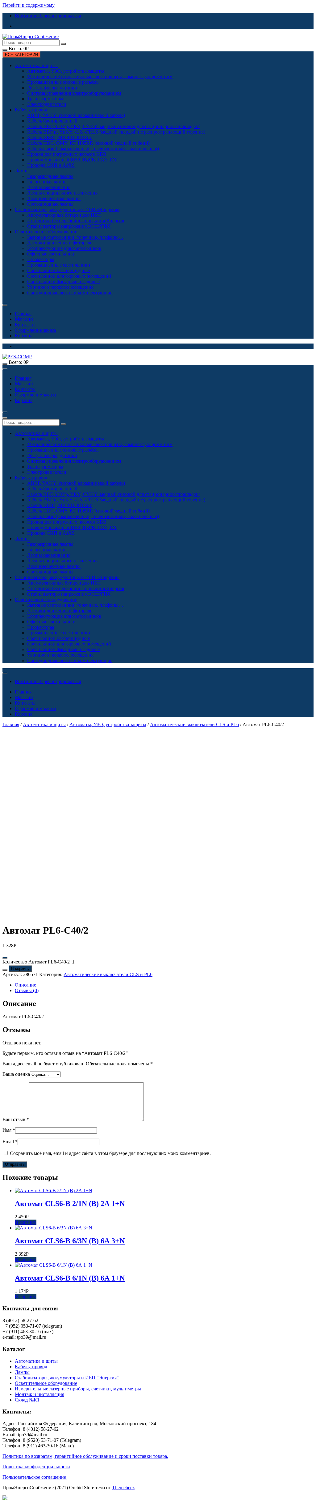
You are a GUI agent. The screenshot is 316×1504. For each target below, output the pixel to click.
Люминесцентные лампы (54, 198)
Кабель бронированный (52, 120)
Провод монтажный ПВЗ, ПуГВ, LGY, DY (72, 159)
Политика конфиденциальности (36, 1466)
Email (10, 1141)
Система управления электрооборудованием (74, 93)
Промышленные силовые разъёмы (63, 82)
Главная (23, 313)
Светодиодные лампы (50, 204)
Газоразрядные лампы (50, 176)
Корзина (23, 335)
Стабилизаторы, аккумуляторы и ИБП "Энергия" (67, 1377)
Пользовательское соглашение (34, 1477)
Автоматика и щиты (36, 65)
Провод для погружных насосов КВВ (66, 154)
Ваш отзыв (15, 1119)
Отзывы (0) (27, 990)
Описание (25, 984)
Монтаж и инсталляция (39, 1394)
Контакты (25, 324)
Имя (8, 1130)
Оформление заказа (35, 330)
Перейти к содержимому (28, 5)
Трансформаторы (45, 98)
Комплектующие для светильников (64, 248)
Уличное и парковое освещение (60, 287)
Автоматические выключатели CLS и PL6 (194, 724)
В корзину (20, 968)
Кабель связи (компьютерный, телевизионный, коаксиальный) (93, 148)
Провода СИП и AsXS (51, 165)
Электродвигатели (46, 104)
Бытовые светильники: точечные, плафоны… (75, 237)
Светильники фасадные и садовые (63, 281)
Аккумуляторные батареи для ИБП (64, 215)
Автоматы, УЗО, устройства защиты (65, 71)
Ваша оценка (16, 1074)
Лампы (22, 170)
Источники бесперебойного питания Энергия (75, 220)
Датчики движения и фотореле (59, 242)
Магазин (24, 319)
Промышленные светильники (58, 264)
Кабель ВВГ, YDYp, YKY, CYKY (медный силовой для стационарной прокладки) (113, 126)
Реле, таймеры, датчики (52, 87)
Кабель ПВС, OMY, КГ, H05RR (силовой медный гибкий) (88, 143)
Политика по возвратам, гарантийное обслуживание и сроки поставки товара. (85, 1456)
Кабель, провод (31, 109)
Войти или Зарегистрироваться (48, 15)
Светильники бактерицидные (58, 270)
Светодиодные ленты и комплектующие (69, 292)
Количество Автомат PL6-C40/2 (36, 961)
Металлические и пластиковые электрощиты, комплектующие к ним (100, 76)
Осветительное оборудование (46, 231)
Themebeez (123, 1487)
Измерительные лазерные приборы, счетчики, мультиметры (78, 1388)
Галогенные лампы (47, 181)
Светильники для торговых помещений (69, 276)
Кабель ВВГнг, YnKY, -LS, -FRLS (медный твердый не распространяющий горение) (116, 132)
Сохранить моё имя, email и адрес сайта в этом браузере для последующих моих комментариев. (110, 1153)
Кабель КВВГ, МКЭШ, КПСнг (59, 137)
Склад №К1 (27, 1399)
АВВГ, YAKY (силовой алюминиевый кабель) (76, 115)
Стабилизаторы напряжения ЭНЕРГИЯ (69, 226)
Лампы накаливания (48, 187)
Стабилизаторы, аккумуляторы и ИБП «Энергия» (67, 209)
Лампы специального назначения (62, 192)
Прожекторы (40, 259)
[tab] (164, 985)
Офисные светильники (51, 253)
